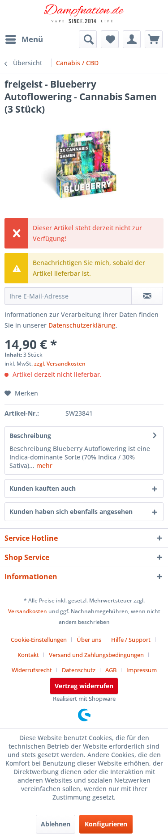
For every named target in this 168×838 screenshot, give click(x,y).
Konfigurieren (106, 824)
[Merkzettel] (110, 39)
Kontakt (28, 655)
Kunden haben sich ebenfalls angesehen (71, 511)
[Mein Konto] (132, 39)
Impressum (141, 670)
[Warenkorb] (154, 39)
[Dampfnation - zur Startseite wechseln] (84, 15)
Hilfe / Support (131, 640)
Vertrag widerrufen (84, 686)
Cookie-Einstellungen (39, 640)
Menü (32, 39)
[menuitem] (23, 39)
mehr (43, 465)
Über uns (89, 640)
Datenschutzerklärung (82, 325)
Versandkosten (27, 611)
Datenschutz (78, 670)
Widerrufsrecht (32, 670)
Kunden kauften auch (42, 488)
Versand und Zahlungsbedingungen (96, 655)
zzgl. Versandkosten (60, 363)
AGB (110, 670)
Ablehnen (55, 824)
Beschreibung (30, 435)
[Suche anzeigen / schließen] (88, 39)
